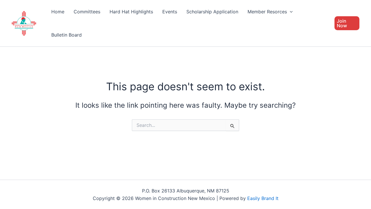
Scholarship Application (212, 12)
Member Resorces (267, 12)
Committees (87, 12)
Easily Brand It (263, 198)
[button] (290, 11)
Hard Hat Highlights (131, 12)
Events (169, 12)
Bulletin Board (66, 35)
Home (57, 12)
